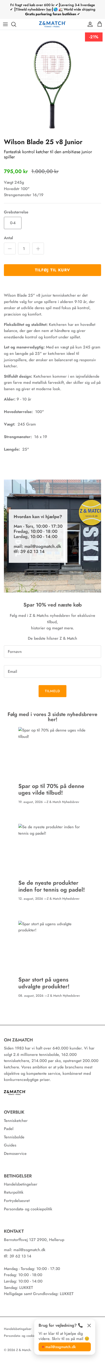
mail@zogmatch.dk (60, 1347)
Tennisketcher (16, 1120)
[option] (52, 83)
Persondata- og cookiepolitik (28, 1209)
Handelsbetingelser (20, 1184)
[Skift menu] (5, 24)
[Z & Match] (52, 24)
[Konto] (89, 24)
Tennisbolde (14, 1137)
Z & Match (23, 1350)
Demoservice (15, 1153)
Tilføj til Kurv (52, 270)
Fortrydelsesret (17, 1200)
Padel (8, 1129)
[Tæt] (89, 1325)
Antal (8, 238)
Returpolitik (13, 1192)
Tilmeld (52, 691)
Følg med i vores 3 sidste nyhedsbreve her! (52, 717)
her (49, 9)
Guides (10, 1145)
